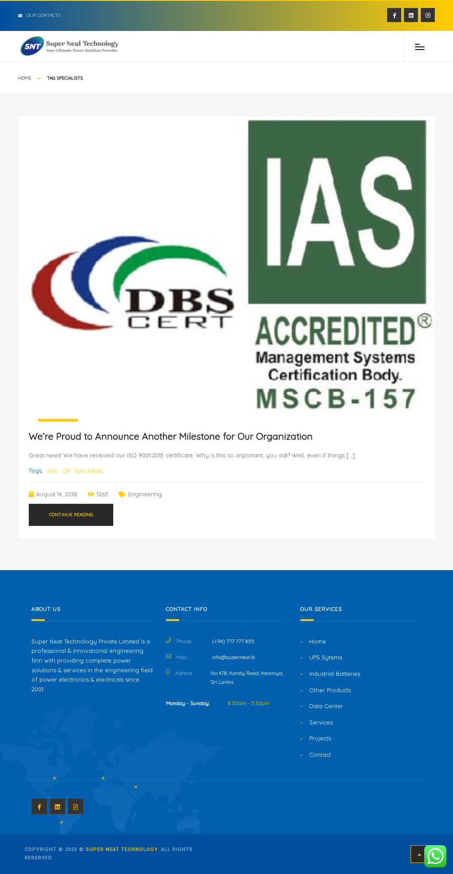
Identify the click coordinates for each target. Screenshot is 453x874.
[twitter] (411, 15)
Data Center (326, 705)
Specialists (88, 470)
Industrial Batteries (334, 673)
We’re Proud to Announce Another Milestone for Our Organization (171, 436)
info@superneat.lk (233, 657)
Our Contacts (43, 15)
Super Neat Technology (121, 849)
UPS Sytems (325, 657)
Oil (66, 470)
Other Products (330, 690)
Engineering (145, 494)
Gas (52, 470)
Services (321, 722)
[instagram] (428, 15)
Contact (320, 754)
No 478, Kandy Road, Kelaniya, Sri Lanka (247, 677)
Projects (320, 738)
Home (24, 78)
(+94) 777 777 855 (233, 641)
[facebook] (394, 15)
